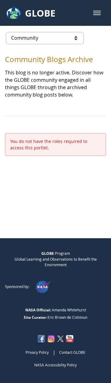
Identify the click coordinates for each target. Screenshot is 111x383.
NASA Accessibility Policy (55, 364)
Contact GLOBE (72, 352)
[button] (97, 13)
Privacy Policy (37, 352)
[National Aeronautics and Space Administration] (42, 286)
